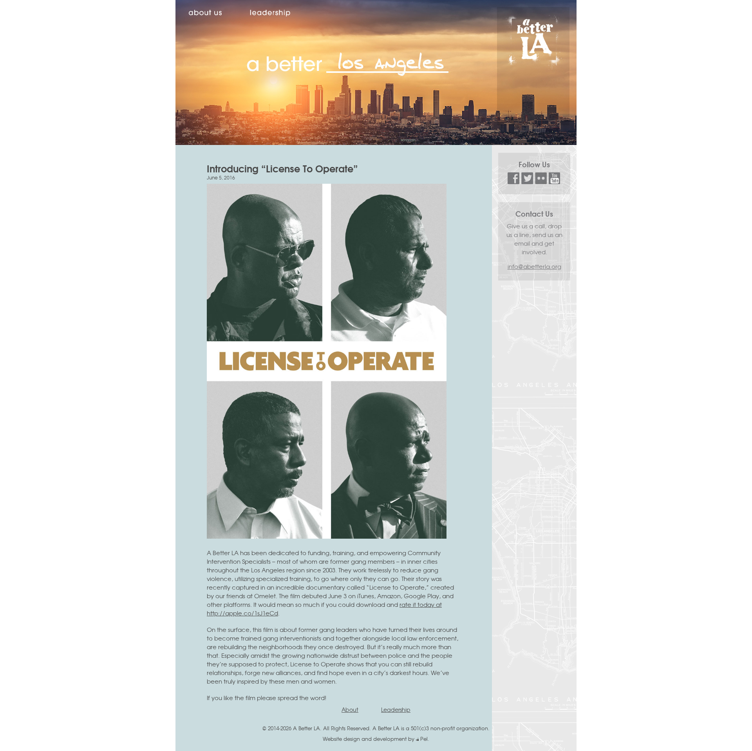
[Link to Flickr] (541, 181)
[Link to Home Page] (533, 67)
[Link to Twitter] (527, 181)
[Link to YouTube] (554, 181)
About (350, 709)
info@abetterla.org (534, 266)
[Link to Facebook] (513, 181)
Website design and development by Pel (375, 738)
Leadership (395, 709)
